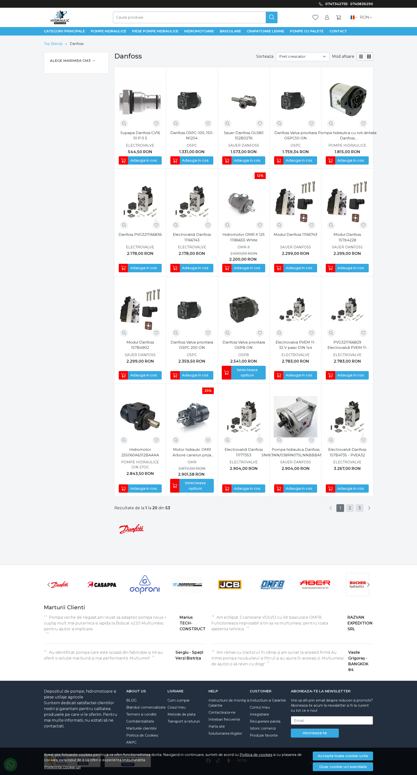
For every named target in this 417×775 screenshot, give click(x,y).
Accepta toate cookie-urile (343, 755)
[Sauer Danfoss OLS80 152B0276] (244, 100)
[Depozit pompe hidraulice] (60, 17)
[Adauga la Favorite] (156, 123)
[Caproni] (144, 593)
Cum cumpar (178, 700)
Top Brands (53, 44)
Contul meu (260, 707)
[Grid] (369, 56)
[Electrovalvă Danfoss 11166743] (192, 201)
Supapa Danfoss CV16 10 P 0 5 (140, 135)
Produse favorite (264, 735)
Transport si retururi (183, 721)
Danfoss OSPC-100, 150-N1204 (192, 135)
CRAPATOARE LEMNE (265, 31)
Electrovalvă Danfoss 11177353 (244, 452)
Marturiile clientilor (141, 728)
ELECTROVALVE (140, 145)
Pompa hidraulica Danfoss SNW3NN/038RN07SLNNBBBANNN (295, 452)
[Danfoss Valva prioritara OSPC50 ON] (296, 100)
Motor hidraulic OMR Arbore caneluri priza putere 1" (192, 452)
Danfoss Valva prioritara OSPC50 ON (295, 135)
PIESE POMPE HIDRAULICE (155, 31)
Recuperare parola (265, 721)
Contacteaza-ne (222, 712)
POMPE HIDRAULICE (108, 31)
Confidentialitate (140, 721)
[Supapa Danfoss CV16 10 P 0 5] (140, 100)
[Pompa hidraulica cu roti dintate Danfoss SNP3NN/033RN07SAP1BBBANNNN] (347, 100)
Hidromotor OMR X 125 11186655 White (243, 237)
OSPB (243, 355)
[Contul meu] (327, 17)
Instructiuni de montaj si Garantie (228, 703)
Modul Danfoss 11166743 (295, 234)
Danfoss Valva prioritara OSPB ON (243, 345)
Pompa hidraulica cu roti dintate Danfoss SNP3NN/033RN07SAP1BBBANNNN (347, 135)
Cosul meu (176, 707)
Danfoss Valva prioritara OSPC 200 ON (192, 345)
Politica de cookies (256, 755)
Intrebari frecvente (224, 719)
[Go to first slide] (368, 584)
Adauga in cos (143, 160)
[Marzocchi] (187, 593)
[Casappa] (102, 593)
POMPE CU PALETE (307, 31)
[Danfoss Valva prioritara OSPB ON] (244, 309)
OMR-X (243, 247)
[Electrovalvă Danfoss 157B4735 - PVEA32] (347, 417)
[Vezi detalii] (124, 123)
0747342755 (336, 4)
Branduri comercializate (146, 707)
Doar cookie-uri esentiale (343, 766)
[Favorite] (315, 17)
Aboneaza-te (315, 733)
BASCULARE (230, 31)
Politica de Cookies (142, 735)
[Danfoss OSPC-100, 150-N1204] (192, 100)
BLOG (131, 700)
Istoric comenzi (263, 728)
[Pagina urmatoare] (369, 508)
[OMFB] (272, 593)
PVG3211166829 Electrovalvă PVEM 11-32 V (347, 345)
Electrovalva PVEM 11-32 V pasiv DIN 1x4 (295, 345)
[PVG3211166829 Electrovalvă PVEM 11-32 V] (347, 309)
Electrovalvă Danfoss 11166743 (192, 237)
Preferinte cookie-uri (62, 767)
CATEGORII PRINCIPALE (64, 31)
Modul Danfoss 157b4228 (347, 237)
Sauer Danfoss (243, 145)
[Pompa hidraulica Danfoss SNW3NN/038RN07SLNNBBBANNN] (296, 417)
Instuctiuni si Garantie (268, 700)
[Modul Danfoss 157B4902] (140, 309)
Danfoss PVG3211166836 (140, 234)
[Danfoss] (59, 593)
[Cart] (338, 17)
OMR (192, 462)
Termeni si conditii (141, 714)
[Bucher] (357, 593)
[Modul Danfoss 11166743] (296, 201)
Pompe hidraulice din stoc (140, 464)
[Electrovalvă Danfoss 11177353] (244, 417)
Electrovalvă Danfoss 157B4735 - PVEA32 (347, 452)
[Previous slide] (49, 584)
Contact (338, 31)
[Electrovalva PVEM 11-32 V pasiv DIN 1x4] (296, 309)
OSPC (192, 145)
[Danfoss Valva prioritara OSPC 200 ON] (192, 309)
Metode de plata (181, 714)
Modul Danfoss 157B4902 (140, 345)
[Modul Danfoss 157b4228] (347, 201)
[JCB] (229, 593)
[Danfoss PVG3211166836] (140, 201)
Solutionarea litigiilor (225, 733)
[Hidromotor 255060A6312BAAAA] (140, 417)
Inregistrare (259, 714)
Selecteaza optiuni (247, 372)
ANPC (131, 742)
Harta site (216, 726)
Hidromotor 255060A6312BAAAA (140, 452)
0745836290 (361, 4)
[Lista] (361, 56)
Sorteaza (264, 56)
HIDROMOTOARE (199, 31)
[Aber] (315, 593)
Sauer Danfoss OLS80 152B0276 (244, 135)
